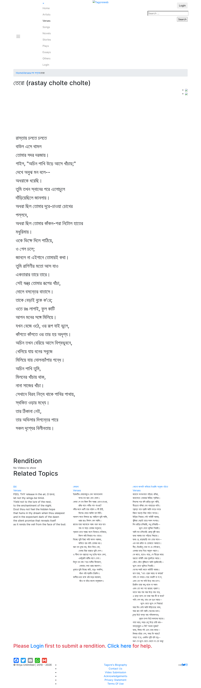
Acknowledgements (115, 676)
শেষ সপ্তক (35, 72)
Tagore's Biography (115, 664)
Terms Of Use (115, 683)
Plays (46, 45)
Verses (46, 20)
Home (46, 8)
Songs (46, 27)
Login (46, 64)
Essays (47, 52)
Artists (46, 14)
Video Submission (115, 672)
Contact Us (115, 668)
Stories (47, 39)
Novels (47, 33)
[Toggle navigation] (18, 34)
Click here (119, 646)
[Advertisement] (99, 111)
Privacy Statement (115, 679)
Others (46, 58)
